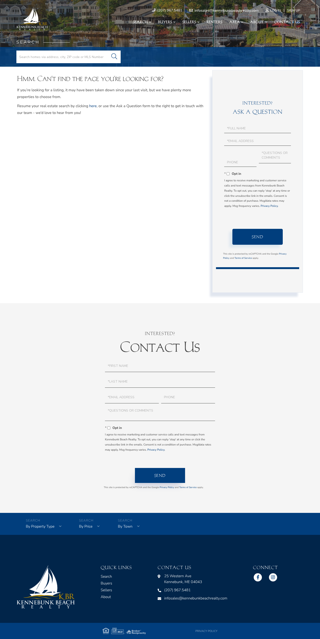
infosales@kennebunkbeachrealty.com (226, 10)
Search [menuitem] (140, 22)
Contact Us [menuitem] (287, 22)
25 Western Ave (183, 578)
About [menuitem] (257, 22)
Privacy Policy (269, 206)
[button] (114, 57)
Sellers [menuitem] (189, 22)
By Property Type (40, 526)
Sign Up (293, 10)
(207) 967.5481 (169, 10)
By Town (125, 526)
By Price (85, 526)
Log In (275, 10)
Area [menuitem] (235, 22)
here (93, 106)
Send (257, 236)
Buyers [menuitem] (165, 22)
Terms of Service (243, 258)
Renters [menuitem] (215, 22)
